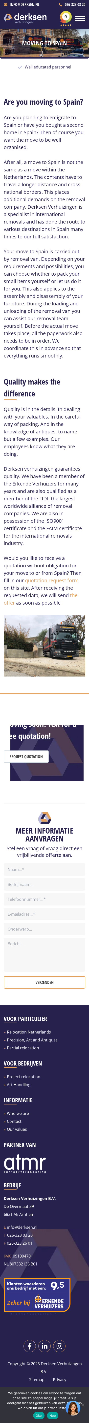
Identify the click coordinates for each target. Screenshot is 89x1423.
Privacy (59, 1379)
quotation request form (52, 580)
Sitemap (36, 1379)
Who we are (18, 1113)
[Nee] (82, 1404)
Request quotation (26, 756)
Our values (17, 1129)
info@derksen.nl (24, 4)
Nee (52, 1416)
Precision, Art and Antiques (32, 1040)
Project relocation (23, 1076)
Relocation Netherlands (29, 1032)
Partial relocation (23, 1048)
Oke (39, 1416)
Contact (14, 1121)
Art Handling (18, 1084)
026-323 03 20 (75, 4)
